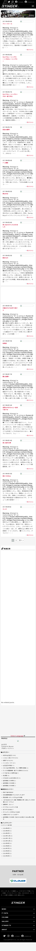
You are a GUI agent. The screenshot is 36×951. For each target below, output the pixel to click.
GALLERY (5, 921)
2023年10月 (6, 841)
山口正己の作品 (7, 765)
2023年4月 (6, 856)
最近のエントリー (8, 789)
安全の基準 (6, 129)
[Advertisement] (18, 295)
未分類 (5, 775)
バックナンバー (7, 823)
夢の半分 (5, 194)
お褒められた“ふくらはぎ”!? (11, 814)
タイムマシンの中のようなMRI (11, 812)
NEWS (4, 909)
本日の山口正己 (7, 755)
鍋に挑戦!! (6, 376)
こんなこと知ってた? (9, 758)
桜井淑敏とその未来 (8, 783)
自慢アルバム (6, 760)
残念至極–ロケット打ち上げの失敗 (12, 797)
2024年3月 (6, 830)
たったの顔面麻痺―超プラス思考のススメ (14, 770)
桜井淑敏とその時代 (8, 780)
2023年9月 (6, 843)
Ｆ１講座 (5, 163)
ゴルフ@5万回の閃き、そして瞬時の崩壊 (14, 768)
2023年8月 (6, 846)
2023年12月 (6, 836)
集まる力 (5, 258)
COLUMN (5, 917)
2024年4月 (6, 828)
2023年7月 (6, 848)
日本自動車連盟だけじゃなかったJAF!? (14, 795)
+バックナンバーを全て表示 (6, 825)
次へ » (21, 540)
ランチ (5, 509)
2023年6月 (6, 851)
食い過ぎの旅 (7, 443)
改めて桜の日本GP (8, 792)
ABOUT (4, 929)
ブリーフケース (7, 24)
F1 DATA (5, 913)
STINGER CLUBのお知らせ (10, 778)
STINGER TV (6, 925)
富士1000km (7, 476)
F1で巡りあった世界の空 (10, 773)
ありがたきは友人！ (8, 809)
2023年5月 (6, 853)
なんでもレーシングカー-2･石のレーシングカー (10, 59)
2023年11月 (6, 838)
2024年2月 (6, 833)
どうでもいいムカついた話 (10, 807)
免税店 (5, 343)
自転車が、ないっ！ (8, 804)
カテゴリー (5, 752)
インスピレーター (8, 763)
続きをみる (30, 49)
